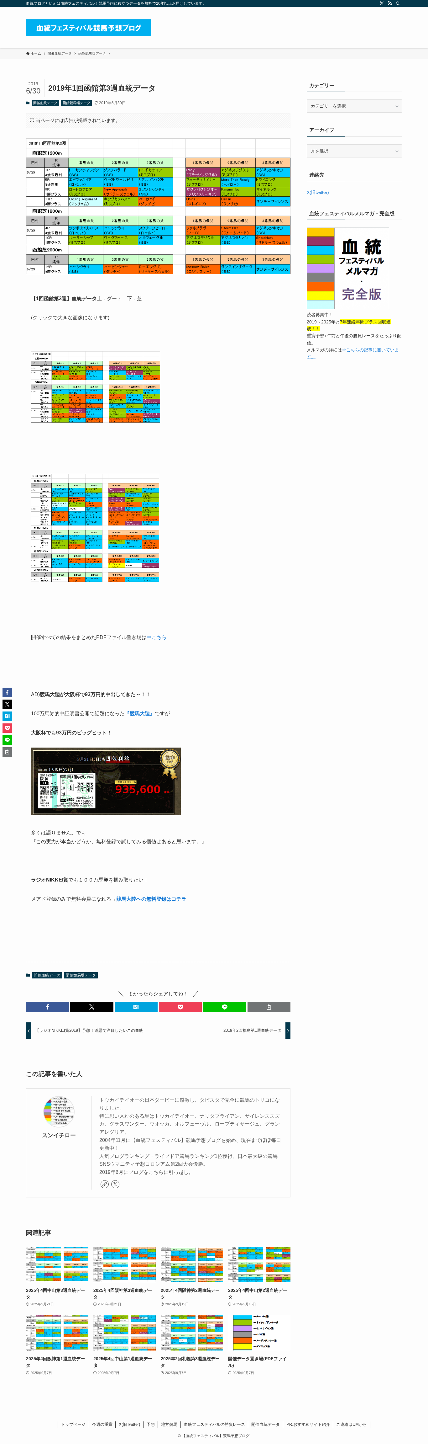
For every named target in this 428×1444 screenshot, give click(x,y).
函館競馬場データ (76, 103)
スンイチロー (59, 1135)
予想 (151, 1424)
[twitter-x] (382, 3)
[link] (105, 1184)
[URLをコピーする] (269, 1007)
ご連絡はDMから (351, 1424)
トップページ (73, 1424)
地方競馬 (169, 1424)
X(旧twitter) (318, 192)
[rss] (390, 3)
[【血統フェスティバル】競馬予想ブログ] (88, 27)
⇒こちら (157, 637)
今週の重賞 (102, 1424)
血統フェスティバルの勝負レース (214, 1424)
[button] (47, 1007)
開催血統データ (45, 103)
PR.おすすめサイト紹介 (308, 1424)
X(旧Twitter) (129, 1424)
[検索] (398, 3)
